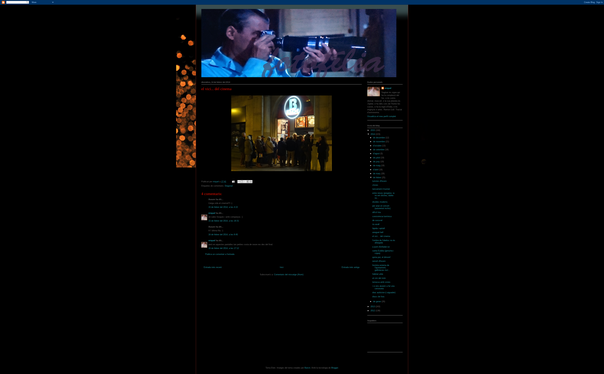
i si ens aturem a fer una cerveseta (383, 287)
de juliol (377, 157)
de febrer (377, 177)
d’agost (376, 153)
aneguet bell (377, 232)
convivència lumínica (381, 216)
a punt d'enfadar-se (381, 247)
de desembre (379, 137)
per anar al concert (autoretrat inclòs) (381, 207)
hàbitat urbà (377, 274)
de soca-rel (377, 220)
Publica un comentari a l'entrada (219, 254)
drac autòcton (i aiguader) (383, 292)
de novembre (379, 141)
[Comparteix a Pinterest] (250, 181)
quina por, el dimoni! (381, 257)
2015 (373, 130)
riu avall (375, 224)
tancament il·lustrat (381, 189)
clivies (375, 185)
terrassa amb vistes (381, 282)
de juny (376, 161)
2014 (373, 134)
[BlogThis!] (241, 181)
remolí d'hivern (379, 261)
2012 (373, 310)
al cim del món (379, 278)
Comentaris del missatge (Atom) (288, 274)
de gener (377, 301)
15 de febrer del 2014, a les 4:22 (223, 207)
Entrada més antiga (350, 267)
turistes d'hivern (379, 181)
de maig (377, 165)
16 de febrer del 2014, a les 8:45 (223, 234)
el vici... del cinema (381, 236)
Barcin (307, 368)
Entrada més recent (213, 267)
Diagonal (229, 186)
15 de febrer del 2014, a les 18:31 (223, 221)
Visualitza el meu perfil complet (381, 116)
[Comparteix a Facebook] (247, 181)
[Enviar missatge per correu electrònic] (233, 181)
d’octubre (377, 145)
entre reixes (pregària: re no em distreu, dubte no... (383, 195)
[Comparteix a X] (244, 181)
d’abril (376, 169)
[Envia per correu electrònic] (238, 181)
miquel (211, 213)
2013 (373, 306)
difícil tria (376, 212)
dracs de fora (378, 296)
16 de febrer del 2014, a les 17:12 (223, 248)
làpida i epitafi (378, 228)
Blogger (334, 368)
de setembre (379, 149)
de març (377, 173)
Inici (282, 267)
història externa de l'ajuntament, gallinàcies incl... (381, 267)
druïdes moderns (380, 202)
